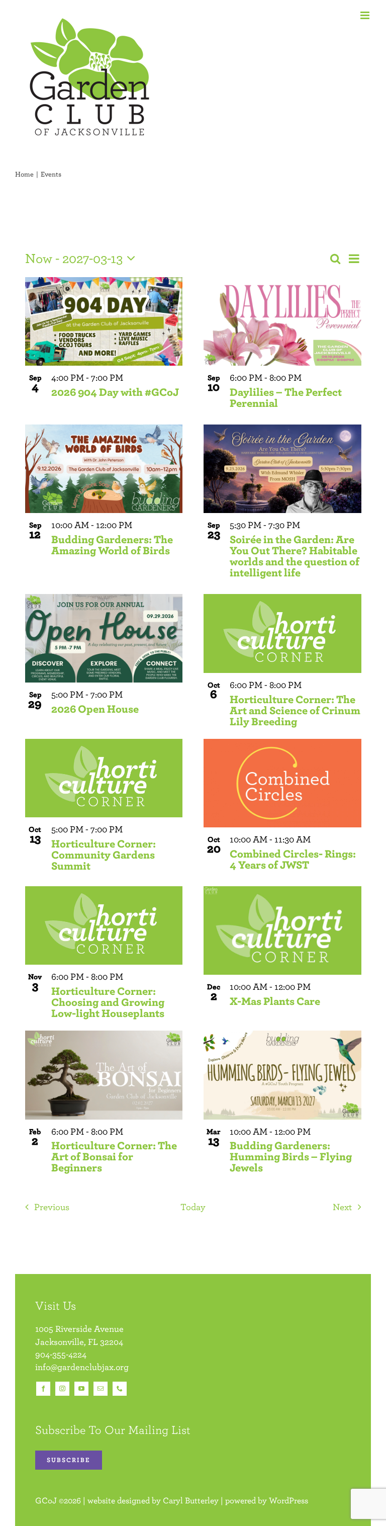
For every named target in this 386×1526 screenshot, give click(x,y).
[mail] (100, 1389)
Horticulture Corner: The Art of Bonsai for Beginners (114, 1156)
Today (193, 1207)
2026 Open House (95, 708)
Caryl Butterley (191, 1500)
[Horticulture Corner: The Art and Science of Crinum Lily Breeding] (282, 633)
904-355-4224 (60, 1354)
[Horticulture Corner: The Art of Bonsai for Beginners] (104, 1075)
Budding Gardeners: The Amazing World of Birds (112, 544)
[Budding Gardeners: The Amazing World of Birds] (104, 469)
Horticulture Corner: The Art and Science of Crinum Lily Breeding (295, 710)
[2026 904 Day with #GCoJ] (104, 321)
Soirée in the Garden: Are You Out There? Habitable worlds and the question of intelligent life (294, 555)
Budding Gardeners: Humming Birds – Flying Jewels (291, 1156)
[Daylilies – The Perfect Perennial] (282, 321)
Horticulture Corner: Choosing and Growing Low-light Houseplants (107, 1002)
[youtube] (81, 1389)
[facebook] (43, 1389)
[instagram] (62, 1389)
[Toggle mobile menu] (365, 15)
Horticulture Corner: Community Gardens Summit (103, 854)
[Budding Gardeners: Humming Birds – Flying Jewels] (282, 1075)
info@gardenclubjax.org (82, 1367)
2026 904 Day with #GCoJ (115, 391)
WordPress (288, 1500)
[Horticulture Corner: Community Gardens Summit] (104, 778)
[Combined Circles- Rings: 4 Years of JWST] (282, 783)
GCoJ (46, 1500)
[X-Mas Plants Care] (282, 930)
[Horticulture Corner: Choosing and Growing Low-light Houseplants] (104, 925)
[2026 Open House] (104, 638)
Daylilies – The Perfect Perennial (286, 397)
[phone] (120, 1389)
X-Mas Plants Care (275, 1000)
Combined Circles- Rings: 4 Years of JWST (293, 858)
